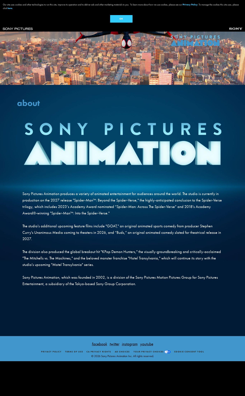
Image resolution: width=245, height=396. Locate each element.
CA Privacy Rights (98, 351)
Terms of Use (74, 351)
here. (10, 8)
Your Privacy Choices (148, 351)
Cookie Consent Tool (189, 351)
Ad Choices (122, 351)
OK (121, 18)
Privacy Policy (51, 351)
